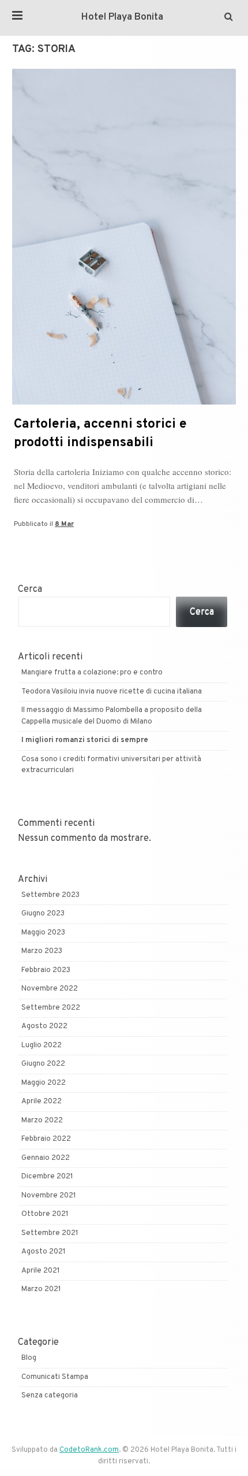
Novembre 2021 (48, 1195)
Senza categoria (49, 1395)
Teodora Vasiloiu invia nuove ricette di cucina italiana (112, 691)
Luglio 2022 (41, 1045)
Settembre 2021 (49, 1233)
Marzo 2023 (41, 951)
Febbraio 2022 (46, 1139)
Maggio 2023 (43, 932)
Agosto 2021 (43, 1251)
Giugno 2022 (43, 1064)
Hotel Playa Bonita (122, 17)
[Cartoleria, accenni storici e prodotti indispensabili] (124, 402)
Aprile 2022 (41, 1101)
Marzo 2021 (41, 1289)
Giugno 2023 (43, 913)
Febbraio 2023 (45, 970)
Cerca (30, 589)
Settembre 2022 (50, 1008)
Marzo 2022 (42, 1120)
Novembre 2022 (49, 988)
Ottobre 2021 (45, 1214)
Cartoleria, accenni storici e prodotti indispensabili (100, 433)
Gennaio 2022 (45, 1158)
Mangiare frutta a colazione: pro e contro (92, 672)
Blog (28, 1358)
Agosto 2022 (44, 1026)
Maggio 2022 (43, 1083)
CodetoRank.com (89, 1450)
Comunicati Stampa (54, 1377)
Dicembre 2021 (47, 1176)
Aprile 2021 (40, 1270)
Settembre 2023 (50, 895)
